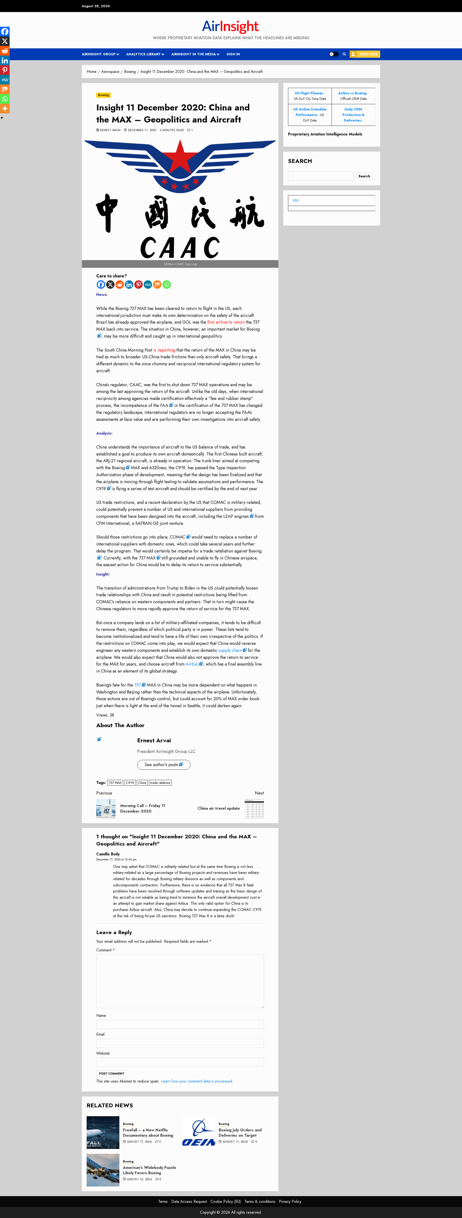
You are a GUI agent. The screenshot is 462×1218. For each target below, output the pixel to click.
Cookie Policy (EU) (226, 1201)
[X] (110, 284)
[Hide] (2, 118)
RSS (296, 200)
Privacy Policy (290, 1201)
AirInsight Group (99, 54)
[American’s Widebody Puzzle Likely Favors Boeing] (103, 1170)
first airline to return (225, 322)
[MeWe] (148, 284)
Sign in (233, 54)
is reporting (163, 350)
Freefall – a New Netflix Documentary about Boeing (148, 1132)
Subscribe (368, 54)
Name (101, 1015)
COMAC (177, 537)
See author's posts (161, 765)
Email (100, 1034)
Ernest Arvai (110, 130)
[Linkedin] (129, 284)
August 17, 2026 (139, 1142)
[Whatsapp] (166, 284)
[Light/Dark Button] (334, 54)
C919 (101, 489)
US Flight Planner (309, 93)
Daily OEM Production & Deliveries (353, 115)
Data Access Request (189, 1201)
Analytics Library (143, 54)
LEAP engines (236, 516)
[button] (344, 54)
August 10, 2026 (139, 1179)
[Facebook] (101, 284)
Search (300, 161)
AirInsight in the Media (193, 54)
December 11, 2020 (142, 130)
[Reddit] (120, 284)
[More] (5, 108)
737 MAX (147, 558)
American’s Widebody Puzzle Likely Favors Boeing (149, 1170)
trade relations (160, 782)
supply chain (230, 650)
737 (137, 685)
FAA (164, 405)
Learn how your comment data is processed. (197, 1081)
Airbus (192, 664)
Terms (163, 1201)
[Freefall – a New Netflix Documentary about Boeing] (103, 1132)
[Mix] (157, 284)
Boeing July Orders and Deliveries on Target (240, 1132)
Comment (105, 950)
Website (103, 1053)
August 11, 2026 (235, 1142)
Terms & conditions (259, 1201)
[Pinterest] (138, 284)
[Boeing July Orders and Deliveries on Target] (198, 1132)
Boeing (103, 95)
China (142, 782)
